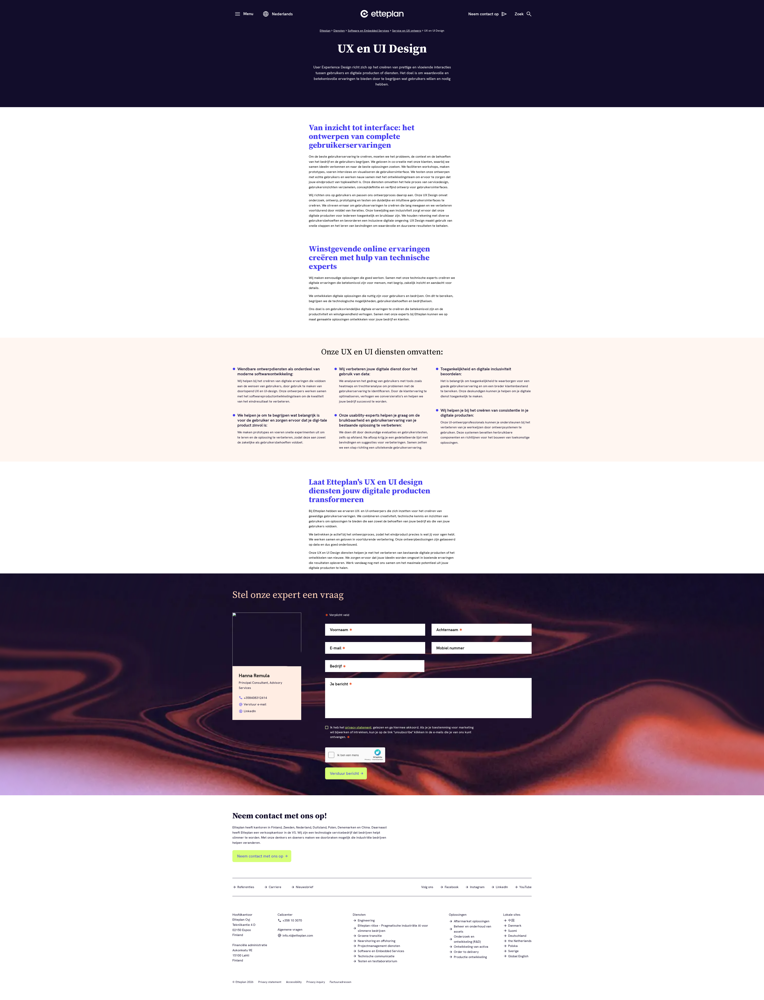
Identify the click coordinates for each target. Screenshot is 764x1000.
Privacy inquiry (315, 982)
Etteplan (325, 30)
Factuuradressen (340, 982)
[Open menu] (237, 14)
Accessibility (294, 982)
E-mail (335, 648)
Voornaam (339, 629)
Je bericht (339, 684)
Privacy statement (269, 982)
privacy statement (358, 727)
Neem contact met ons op (260, 856)
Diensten (339, 30)
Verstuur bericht (344, 773)
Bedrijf (336, 666)
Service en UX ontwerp (406, 30)
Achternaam (447, 629)
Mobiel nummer (450, 648)
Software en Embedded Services (368, 30)
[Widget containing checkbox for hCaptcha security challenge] (355, 754)
